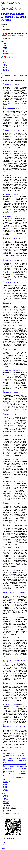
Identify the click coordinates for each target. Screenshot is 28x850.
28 (15, 747)
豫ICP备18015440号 (10, 838)
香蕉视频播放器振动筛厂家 (11, 75)
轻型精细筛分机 (6, 781)
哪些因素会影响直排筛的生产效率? (11, 547)
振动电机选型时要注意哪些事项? (10, 283)
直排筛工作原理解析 (8, 175)
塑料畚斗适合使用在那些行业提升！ (14, 753)
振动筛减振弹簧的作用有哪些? (10, 260)
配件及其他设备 (6, 790)
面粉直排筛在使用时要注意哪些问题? (11, 617)
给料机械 (5, 787)
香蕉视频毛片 (6, 801)
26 (13, 747)
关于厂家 (5, 26)
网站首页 (5, 43)
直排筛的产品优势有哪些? (9, 238)
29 (16, 747)
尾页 (22, 747)
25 (12, 747)
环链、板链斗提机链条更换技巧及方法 (14, 764)
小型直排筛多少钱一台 (8, 349)
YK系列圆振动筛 (7, 799)
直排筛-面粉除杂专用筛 (8, 108)
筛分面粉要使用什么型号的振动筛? (11, 459)
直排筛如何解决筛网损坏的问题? (10, 84)
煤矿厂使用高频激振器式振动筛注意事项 (15, 755)
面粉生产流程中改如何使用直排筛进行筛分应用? (14, 660)
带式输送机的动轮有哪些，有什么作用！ (15, 771)
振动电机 (5, 789)
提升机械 (5, 786)
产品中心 (5, 45)
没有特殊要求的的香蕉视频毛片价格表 (14, 768)
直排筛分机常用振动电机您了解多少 (11, 194)
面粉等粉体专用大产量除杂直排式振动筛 (12, 683)
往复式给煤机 (6, 803)
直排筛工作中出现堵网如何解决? (10, 151)
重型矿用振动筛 (6, 782)
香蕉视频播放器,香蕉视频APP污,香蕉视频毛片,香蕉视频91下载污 (14, 17)
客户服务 (5, 51)
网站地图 (3, 848)
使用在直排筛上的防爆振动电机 (10, 392)
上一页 (8, 747)
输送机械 (5, 784)
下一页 (19, 747)
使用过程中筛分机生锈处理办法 (13, 777)
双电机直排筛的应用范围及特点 (10, 370)
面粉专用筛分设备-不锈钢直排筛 (10, 570)
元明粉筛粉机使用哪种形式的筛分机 (14, 766)
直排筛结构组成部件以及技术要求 (11, 130)
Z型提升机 (5, 798)
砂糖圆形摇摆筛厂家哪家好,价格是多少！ (15, 758)
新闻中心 (5, 47)
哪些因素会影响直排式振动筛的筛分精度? (12, 525)
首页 (6, 747)
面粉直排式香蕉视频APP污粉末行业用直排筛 (13, 592)
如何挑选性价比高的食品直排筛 (10, 481)
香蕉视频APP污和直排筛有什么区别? (11, 325)
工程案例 (5, 48)
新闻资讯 (21, 75)
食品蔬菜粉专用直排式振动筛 (10, 414)
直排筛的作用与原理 (8, 216)
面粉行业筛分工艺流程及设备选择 (11, 638)
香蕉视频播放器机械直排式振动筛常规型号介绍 (14, 726)
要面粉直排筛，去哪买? (8, 303)
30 (17, 747)
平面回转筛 (5, 795)
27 (14, 747)
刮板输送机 (5, 796)
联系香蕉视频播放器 (8, 29)
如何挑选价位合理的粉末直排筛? (10, 503)
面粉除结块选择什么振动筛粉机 (10, 704)
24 (10, 747)
